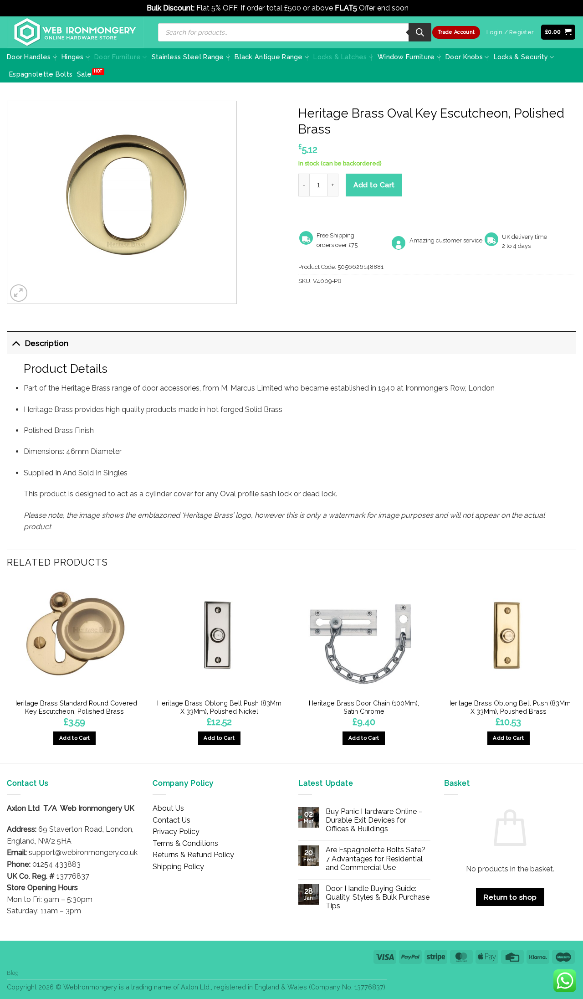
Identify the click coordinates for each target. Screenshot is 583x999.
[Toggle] (16, 343)
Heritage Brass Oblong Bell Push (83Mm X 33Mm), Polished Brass (508, 707)
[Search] (420, 32)
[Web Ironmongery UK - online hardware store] (75, 32)
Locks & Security (521, 57)
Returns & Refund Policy (193, 854)
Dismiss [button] (423, 8)
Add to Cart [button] (74, 738)
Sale (84, 74)
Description (46, 343)
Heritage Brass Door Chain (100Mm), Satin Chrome (364, 707)
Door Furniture (117, 57)
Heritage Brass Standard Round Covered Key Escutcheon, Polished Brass (74, 707)
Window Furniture (406, 57)
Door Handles (29, 57)
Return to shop (510, 897)
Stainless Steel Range (188, 57)
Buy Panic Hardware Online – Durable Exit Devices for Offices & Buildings (374, 820)
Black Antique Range (268, 57)
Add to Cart (374, 184)
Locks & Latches (340, 57)
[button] (558, 32)
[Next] (576, 670)
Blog (13, 972)
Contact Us (171, 820)
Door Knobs (464, 57)
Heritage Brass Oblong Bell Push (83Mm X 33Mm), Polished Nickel (219, 707)
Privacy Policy (176, 831)
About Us (168, 808)
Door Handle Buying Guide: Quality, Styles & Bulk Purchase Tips (378, 897)
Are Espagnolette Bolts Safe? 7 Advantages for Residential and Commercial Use (375, 858)
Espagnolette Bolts (40, 74)
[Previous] (7, 670)
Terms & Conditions (185, 843)
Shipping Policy (178, 866)
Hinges (72, 57)
